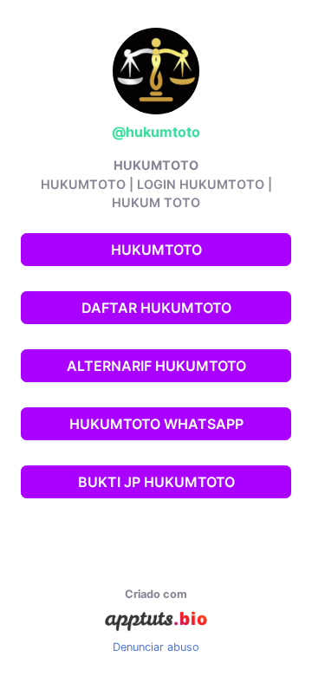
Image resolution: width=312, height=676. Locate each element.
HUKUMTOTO (156, 249)
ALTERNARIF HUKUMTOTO (156, 365)
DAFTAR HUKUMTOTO (156, 307)
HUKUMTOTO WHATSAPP (156, 423)
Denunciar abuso (156, 646)
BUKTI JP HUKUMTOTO (156, 482)
